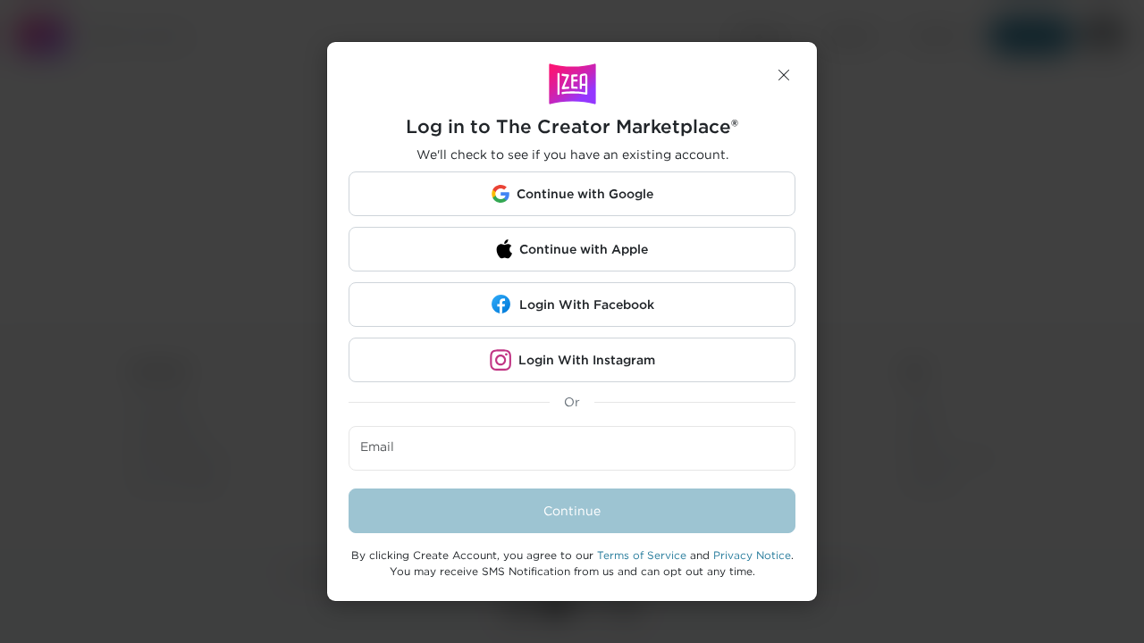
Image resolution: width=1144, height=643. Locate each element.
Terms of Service (641, 555)
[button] (784, 75)
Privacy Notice (752, 555)
